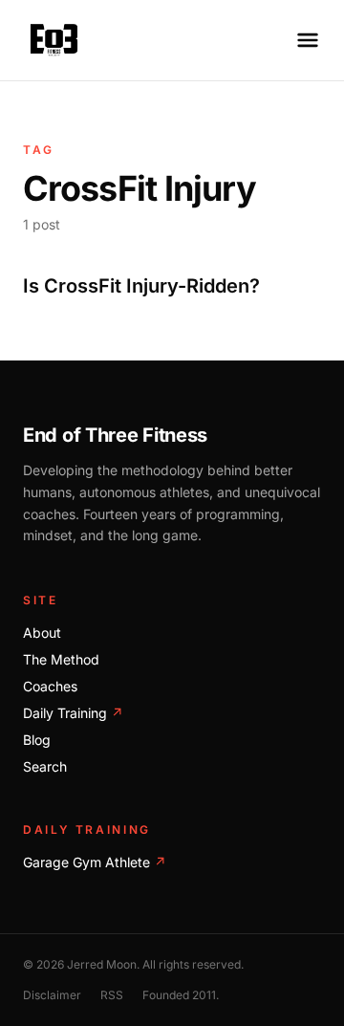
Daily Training (73, 713)
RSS (111, 995)
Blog (37, 739)
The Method (61, 659)
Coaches (50, 686)
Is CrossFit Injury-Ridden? (141, 285)
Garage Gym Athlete (94, 862)
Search (45, 766)
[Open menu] (308, 40)
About (42, 632)
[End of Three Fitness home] (54, 40)
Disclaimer (52, 995)
